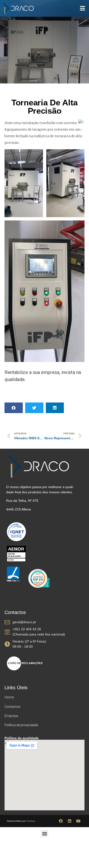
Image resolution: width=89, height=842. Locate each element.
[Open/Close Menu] (82, 8)
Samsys (31, 821)
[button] (14, 407)
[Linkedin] (69, 821)
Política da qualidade (22, 738)
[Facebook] (61, 821)
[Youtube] (78, 821)
